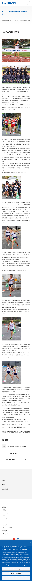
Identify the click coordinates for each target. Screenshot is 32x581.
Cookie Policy (25, 565)
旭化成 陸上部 (23, 20)
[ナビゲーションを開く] (28, 3)
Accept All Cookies (16, 578)
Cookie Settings (16, 569)
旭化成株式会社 (5, 20)
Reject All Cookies (16, 573)
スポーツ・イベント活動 (14, 20)
